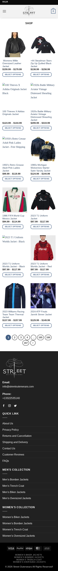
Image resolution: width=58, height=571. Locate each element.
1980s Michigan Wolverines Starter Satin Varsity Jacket (40, 168)
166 (48, 337)
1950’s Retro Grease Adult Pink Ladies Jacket (13, 168)
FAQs (5, 460)
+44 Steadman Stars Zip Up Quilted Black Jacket (41, 63)
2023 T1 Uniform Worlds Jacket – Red (41, 265)
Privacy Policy (10, 429)
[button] (4, 11)
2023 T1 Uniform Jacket (39, 217)
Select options (13, 74)
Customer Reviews (13, 454)
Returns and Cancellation (17, 435)
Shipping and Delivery (15, 442)
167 (26, 343)
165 (40, 337)
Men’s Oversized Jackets (16, 498)
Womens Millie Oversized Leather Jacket (11, 63)
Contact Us (8, 448)
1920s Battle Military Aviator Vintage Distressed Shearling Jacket (41, 115)
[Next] (33, 343)
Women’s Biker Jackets (15, 517)
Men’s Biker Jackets (13, 492)
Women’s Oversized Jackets (18, 535)
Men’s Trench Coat (13, 485)
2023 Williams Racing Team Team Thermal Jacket (13, 314)
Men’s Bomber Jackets (15, 479)
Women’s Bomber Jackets (17, 523)
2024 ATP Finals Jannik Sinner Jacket (41, 313)
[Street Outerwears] (29, 11)
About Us (7, 423)
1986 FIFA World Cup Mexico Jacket (13, 217)
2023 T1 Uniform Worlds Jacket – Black (13, 265)
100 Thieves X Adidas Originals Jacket (13, 113)
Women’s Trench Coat (15, 529)
